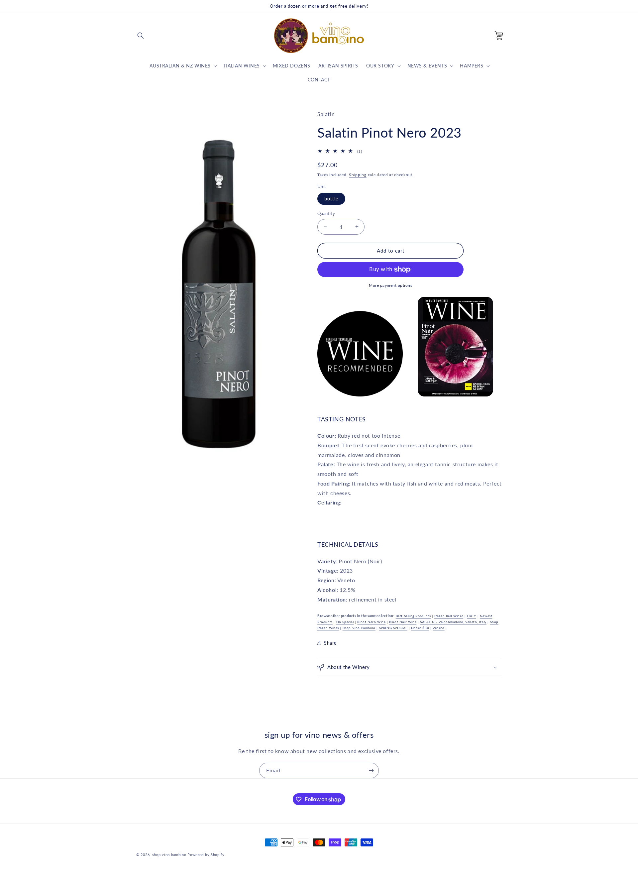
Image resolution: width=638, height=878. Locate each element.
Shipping (358, 174)
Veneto (439, 628)
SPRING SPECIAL (393, 628)
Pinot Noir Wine (402, 622)
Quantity (326, 213)
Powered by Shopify (206, 854)
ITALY (471, 616)
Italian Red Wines (448, 616)
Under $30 (420, 628)
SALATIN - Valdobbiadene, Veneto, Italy (453, 622)
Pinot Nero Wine (371, 622)
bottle (331, 198)
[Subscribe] (371, 770)
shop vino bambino (169, 854)
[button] (140, 35)
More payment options (390, 285)
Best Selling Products (413, 616)
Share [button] (330, 643)
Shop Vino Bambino (359, 628)
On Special (345, 622)
